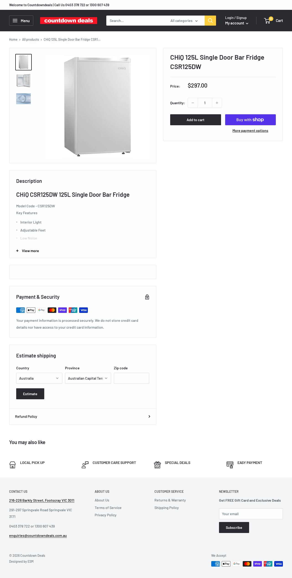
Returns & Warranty (170, 500)
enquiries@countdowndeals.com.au (38, 535)
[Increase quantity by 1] (217, 103)
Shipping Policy (166, 507)
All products (30, 39)
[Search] (210, 21)
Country (22, 368)
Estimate (30, 394)
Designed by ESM (21, 561)
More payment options (250, 130)
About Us (102, 500)
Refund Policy (26, 416)
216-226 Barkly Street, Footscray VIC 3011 (41, 500)
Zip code (121, 368)
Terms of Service (108, 507)
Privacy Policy (106, 515)
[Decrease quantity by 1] (193, 103)
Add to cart (195, 119)
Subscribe (234, 527)
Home (13, 39)
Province (72, 368)
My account (235, 23)
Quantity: (177, 103)
